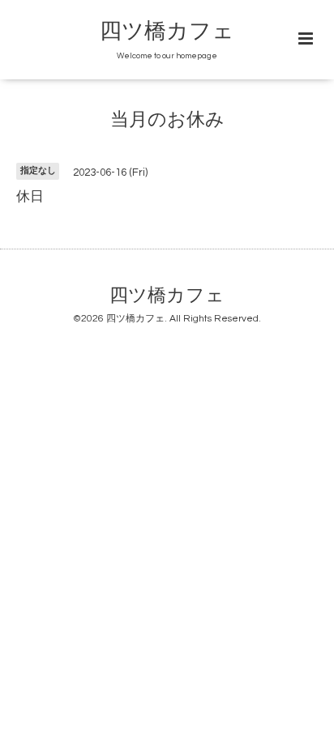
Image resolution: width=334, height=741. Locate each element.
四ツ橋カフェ (167, 31)
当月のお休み (167, 120)
